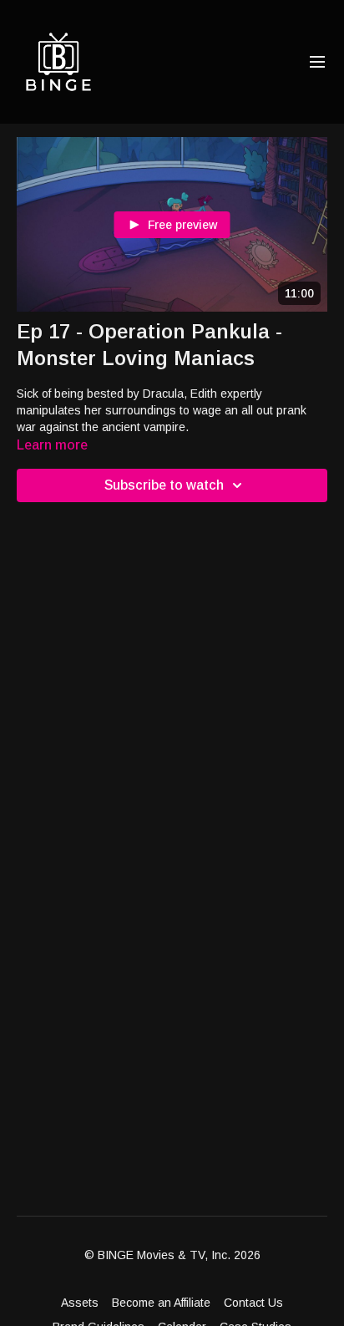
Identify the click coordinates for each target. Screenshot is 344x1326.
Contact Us (253, 1302)
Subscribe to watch (164, 485)
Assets (80, 1302)
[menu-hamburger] (317, 62)
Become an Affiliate (161, 1302)
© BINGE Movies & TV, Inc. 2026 (172, 1255)
